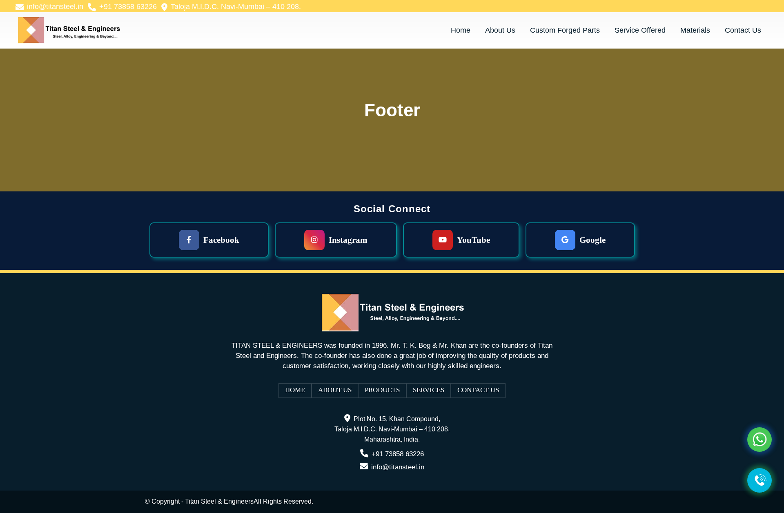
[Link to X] (762, 6)
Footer (392, 110)
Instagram (348, 240)
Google (592, 240)
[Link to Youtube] (750, 6)
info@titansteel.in (397, 467)
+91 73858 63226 (398, 454)
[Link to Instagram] (738, 6)
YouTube (473, 240)
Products (382, 390)
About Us (335, 390)
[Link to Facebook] (725, 6)
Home (295, 390)
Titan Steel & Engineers (219, 501)
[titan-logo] (68, 30)
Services (428, 390)
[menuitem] (51, 6)
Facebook (221, 240)
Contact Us (478, 390)
